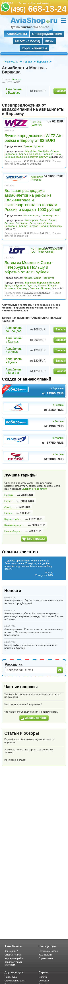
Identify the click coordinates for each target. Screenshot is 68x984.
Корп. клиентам (34, 48)
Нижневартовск (50, 215)
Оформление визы (15, 980)
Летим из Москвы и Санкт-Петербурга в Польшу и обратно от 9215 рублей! (29, 267)
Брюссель (35, 153)
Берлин (23, 153)
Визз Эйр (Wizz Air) (36, 123)
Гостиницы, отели (48, 951)
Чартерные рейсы (14, 958)
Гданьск (20, 285)
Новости (12, 590)
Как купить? (11, 951)
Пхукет (8, 500)
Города (27, 61)
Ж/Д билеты (45, 954)
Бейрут (23, 225)
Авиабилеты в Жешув (14, 350)
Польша (16, 79)
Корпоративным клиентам (13, 963)
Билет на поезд (27, 41)
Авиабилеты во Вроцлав (14, 329)
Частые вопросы (21, 686)
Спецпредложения (47, 34)
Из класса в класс (14, 759)
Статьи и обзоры (21, 733)
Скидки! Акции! (13, 954)
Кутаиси (38, 146)
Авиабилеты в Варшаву (14, 91)
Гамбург (33, 156)
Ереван (28, 146)
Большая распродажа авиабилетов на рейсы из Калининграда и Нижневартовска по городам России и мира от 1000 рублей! (33, 200)
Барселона (11, 153)
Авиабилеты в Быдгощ (14, 371)
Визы (49, 41)
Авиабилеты (17, 34)
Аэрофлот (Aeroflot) (37, 178)
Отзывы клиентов (20, 552)
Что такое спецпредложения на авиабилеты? (31, 711)
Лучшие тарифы (20, 475)
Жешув (42, 285)
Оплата (43, 977)
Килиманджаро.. (14, 525)
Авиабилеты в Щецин (14, 360)
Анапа (43, 220)
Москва (28, 277)
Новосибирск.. (12, 531)
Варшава (42, 61)
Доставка (44, 980)
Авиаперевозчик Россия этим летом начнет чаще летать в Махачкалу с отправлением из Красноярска (33, 632)
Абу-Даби (30, 151)
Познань (35, 288)
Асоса (7, 507)
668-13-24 (39, 9)
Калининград (31, 215)
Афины (54, 151)
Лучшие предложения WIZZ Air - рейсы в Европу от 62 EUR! (34, 138)
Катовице (10, 288)
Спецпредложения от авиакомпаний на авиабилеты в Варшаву (33, 109)
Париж (8, 513)
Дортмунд (45, 156)
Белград (33, 225)
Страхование (46, 958)
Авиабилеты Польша (46, 317)
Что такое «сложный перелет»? (23, 704)
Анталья (9, 223)
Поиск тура (11, 977)
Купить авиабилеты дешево (30, 27)
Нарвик (8, 494)
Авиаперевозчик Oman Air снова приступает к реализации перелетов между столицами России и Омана (33, 616)
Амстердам (31, 220)
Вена (58, 153)
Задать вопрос (36, 717)
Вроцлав (54, 282)
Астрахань (22, 223)
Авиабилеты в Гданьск (14, 340)
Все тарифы (36, 538)
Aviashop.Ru (11, 61)
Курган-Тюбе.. (12, 519)
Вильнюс (21, 156)
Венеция (10, 156)
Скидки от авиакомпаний (26, 379)
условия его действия (35, 488)
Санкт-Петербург (44, 277)
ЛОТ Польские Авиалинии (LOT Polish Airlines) (46, 250)
